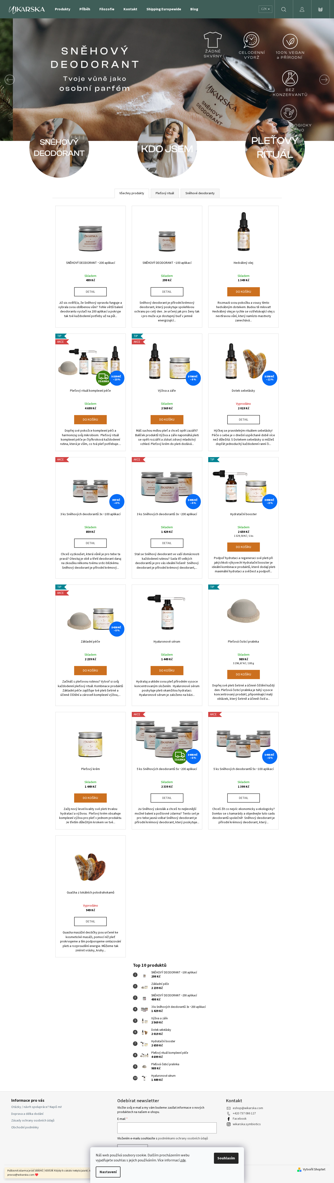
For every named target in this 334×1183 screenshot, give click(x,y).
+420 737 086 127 (244, 1113)
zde (183, 1160)
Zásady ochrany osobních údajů (32, 1120)
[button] (25, 79)
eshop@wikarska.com (248, 1108)
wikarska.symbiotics (247, 1124)
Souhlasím (226, 1158)
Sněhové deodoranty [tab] (200, 193)
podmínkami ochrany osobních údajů (183, 1138)
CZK (264, 9)
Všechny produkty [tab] (131, 193)
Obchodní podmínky (25, 1127)
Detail (90, 291)
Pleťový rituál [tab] (165, 193)
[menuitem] (62, 9)
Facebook (240, 1118)
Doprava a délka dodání (27, 1114)
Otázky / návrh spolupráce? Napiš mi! (36, 1107)
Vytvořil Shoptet (314, 1169)
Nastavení (108, 1172)
